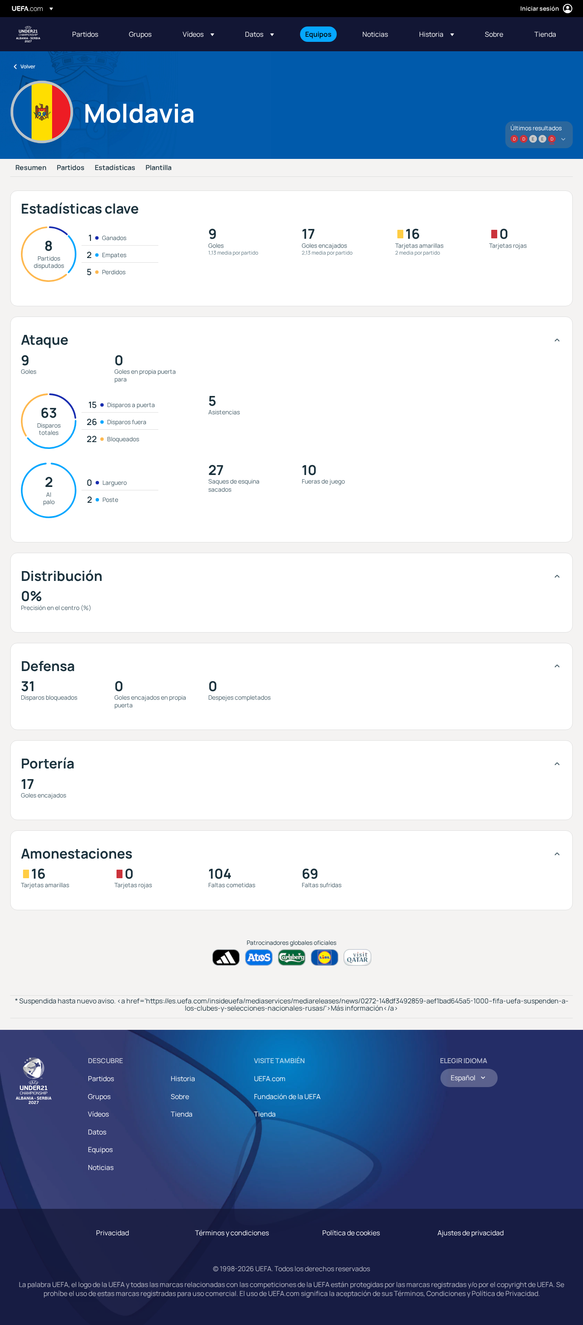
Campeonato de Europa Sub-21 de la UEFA (28, 34)
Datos (97, 1132)
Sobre (180, 1096)
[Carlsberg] (292, 957)
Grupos (99, 1096)
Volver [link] (27, 66)
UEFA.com (270, 1078)
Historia (183, 1078)
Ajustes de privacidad (470, 1232)
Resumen (31, 168)
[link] (85, 34)
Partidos (71, 168)
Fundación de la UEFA (287, 1096)
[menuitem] (90, 34)
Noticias (101, 1167)
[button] (198, 34)
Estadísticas (115, 168)
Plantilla (159, 168)
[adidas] (226, 957)
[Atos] (259, 957)
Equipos (100, 1149)
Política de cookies (351, 1232)
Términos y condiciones (232, 1232)
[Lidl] (324, 957)
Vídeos (98, 1114)
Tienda (181, 1114)
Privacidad (112, 1232)
